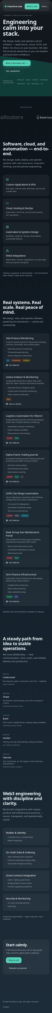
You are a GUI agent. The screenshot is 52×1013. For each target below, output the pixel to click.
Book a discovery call (17, 63)
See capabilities (13, 71)
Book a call (32, 6)
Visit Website (14, 365)
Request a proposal (18, 968)
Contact (6, 1007)
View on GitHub (15, 404)
